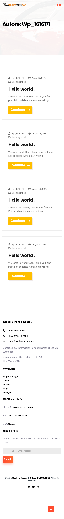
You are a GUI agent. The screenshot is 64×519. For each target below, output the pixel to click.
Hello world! (21, 89)
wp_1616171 (18, 78)
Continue (18, 110)
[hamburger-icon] (59, 4)
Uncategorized (19, 82)
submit (8, 459)
